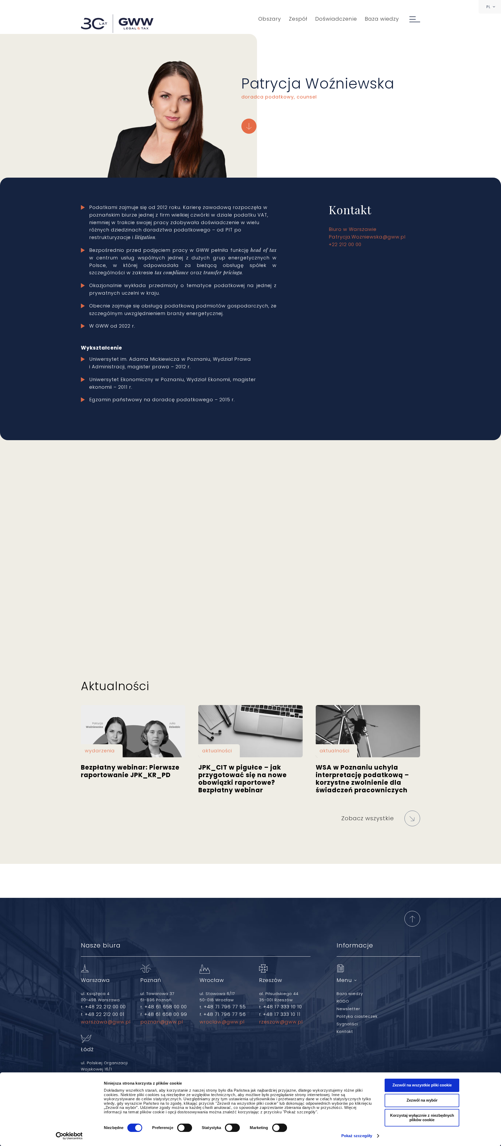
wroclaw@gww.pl (222, 1022)
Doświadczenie (336, 18)
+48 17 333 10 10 (282, 1006)
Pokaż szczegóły (356, 1135)
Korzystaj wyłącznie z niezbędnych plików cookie (422, 1117)
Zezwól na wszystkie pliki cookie (422, 1085)
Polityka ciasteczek (357, 1016)
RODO (343, 1001)
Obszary (269, 18)
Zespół (298, 18)
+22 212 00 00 (345, 244)
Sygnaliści (347, 1024)
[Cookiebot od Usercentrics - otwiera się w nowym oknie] (69, 1136)
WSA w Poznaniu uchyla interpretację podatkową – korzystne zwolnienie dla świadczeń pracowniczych (368, 731)
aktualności (217, 750)
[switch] (184, 1128)
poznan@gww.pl (161, 1022)
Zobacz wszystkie (367, 818)
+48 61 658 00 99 (165, 1014)
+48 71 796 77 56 (225, 1014)
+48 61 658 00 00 (166, 1006)
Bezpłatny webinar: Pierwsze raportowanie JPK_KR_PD (133, 731)
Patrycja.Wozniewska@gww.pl (367, 237)
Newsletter (348, 1008)
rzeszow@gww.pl (281, 1022)
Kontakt (345, 1031)
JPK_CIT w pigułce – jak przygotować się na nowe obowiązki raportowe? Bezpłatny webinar (250, 731)
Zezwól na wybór (422, 1100)
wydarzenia (100, 750)
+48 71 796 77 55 (225, 1006)
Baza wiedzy (382, 18)
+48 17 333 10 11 (282, 1014)
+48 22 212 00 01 (104, 1014)
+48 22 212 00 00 (105, 1006)
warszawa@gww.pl (105, 1022)
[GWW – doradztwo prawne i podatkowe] (117, 24)
